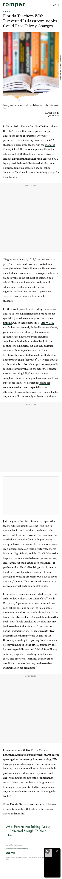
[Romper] (14, 5)
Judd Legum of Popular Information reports (27, 521)
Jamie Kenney (53, 113)
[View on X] (31, 496)
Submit (10, 852)
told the (41, 553)
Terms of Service (42, 857)
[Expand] (47, 851)
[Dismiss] (57, 851)
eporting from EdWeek (42, 640)
